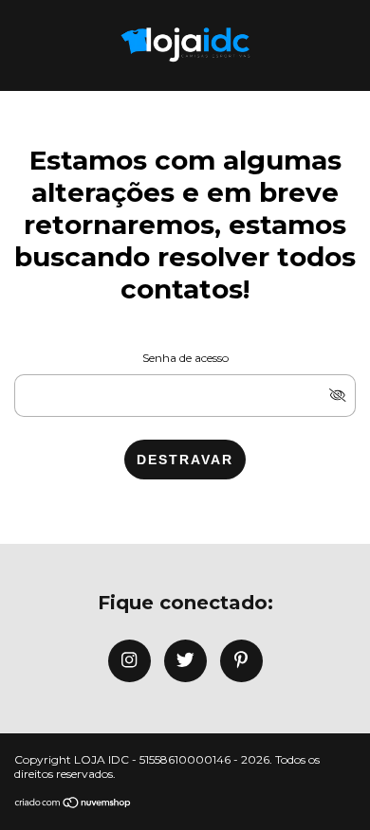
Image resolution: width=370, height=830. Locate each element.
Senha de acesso (185, 358)
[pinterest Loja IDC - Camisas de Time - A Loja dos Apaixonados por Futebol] (241, 661)
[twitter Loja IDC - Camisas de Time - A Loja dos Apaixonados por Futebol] (185, 661)
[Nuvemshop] (73, 804)
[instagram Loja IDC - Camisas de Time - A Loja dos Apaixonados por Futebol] (129, 661)
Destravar (185, 459)
